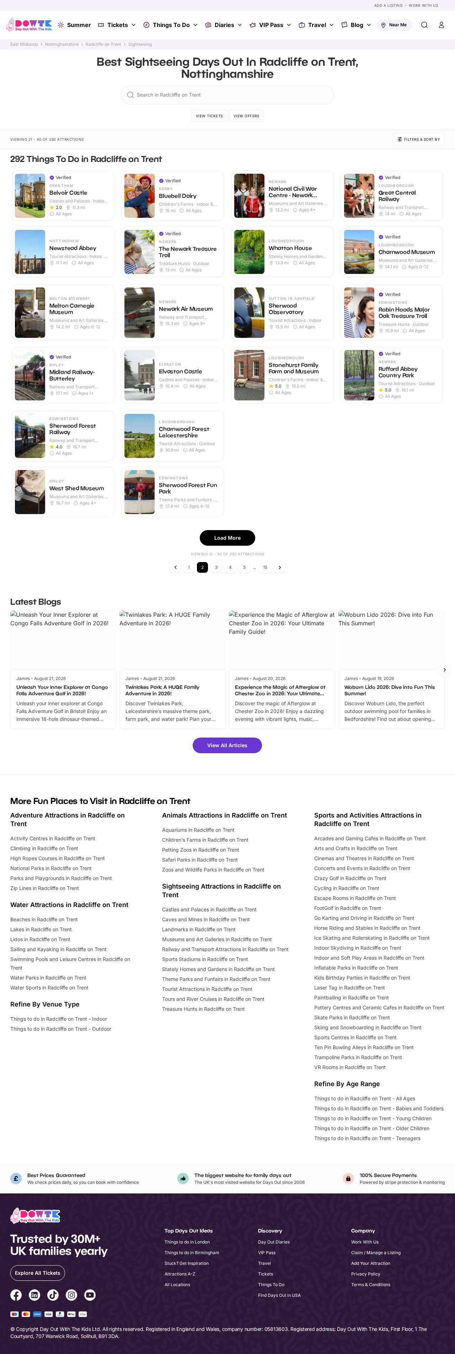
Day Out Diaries (274, 1242)
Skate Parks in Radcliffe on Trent (352, 1017)
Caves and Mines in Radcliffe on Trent (206, 919)
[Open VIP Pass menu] (290, 24)
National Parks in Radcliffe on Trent (51, 868)
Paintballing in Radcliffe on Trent (351, 997)
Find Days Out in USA (279, 1295)
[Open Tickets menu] (134, 24)
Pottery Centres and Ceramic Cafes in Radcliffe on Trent (379, 1007)
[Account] (441, 25)
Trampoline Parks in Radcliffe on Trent (358, 1057)
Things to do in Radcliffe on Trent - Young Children (373, 1118)
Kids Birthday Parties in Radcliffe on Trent (362, 978)
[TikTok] (53, 1296)
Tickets (117, 24)
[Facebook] (16, 1296)
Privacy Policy (365, 1274)
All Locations (177, 1284)
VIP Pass (271, 24)
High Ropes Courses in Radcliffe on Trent (57, 858)
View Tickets (209, 116)
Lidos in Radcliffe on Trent (40, 939)
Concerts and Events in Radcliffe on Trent (362, 868)
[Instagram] (71, 1296)
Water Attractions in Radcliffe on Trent (69, 904)
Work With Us (423, 5)
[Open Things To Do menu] (196, 24)
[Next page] (279, 567)
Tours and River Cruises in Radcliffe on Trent (213, 999)
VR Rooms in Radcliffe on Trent (350, 1067)
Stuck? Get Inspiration (187, 1263)
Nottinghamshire (62, 44)
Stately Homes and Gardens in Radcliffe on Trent (218, 969)
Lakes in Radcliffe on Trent (41, 929)
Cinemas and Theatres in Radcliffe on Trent (364, 858)
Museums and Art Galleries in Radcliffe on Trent (217, 939)
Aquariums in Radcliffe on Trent (198, 830)
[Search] (424, 25)
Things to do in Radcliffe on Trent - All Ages (364, 1098)
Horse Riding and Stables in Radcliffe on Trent (367, 928)
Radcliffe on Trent (103, 44)
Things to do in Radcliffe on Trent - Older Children (371, 1128)
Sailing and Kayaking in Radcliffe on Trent (58, 949)
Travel (317, 24)
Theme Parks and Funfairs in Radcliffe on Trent (216, 979)
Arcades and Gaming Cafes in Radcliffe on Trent (370, 838)
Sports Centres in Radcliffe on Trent (355, 1037)
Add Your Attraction (370, 1263)
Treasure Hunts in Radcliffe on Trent (203, 1009)
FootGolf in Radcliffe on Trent (347, 908)
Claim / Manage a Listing (376, 1252)
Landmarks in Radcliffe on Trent (199, 929)
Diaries (224, 24)
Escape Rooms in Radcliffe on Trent (355, 898)
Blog (357, 24)
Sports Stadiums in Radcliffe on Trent (205, 959)
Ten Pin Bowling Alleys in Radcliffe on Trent (364, 1047)
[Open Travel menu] (332, 24)
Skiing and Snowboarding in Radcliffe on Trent (368, 1027)
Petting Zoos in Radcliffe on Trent (200, 850)
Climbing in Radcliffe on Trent (44, 848)
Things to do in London (187, 1242)
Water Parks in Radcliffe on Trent (48, 978)
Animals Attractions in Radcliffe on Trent (224, 815)
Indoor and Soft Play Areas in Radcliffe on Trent (369, 958)
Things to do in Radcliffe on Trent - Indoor (58, 1019)
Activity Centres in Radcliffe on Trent (52, 838)
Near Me (398, 24)
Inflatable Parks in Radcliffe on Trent (356, 968)
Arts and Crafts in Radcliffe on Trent (355, 848)
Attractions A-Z (180, 1274)
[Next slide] (445, 670)
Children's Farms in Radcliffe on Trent (205, 840)
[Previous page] (175, 567)
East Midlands (24, 44)
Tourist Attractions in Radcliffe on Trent (207, 989)
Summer (79, 24)
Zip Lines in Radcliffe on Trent (44, 888)
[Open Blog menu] (370, 24)
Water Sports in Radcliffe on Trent (49, 988)
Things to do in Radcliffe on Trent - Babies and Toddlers (379, 1108)
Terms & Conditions (370, 1284)
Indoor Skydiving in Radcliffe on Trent (357, 948)
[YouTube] (90, 1296)
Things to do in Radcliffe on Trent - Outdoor (60, 1029)
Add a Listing (388, 5)
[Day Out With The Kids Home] (29, 25)
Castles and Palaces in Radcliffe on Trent (209, 909)
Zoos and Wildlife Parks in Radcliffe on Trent (213, 870)
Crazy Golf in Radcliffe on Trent (350, 878)
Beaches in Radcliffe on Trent (44, 919)
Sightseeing (140, 44)
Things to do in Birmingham (192, 1252)
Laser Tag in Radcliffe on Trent (349, 988)
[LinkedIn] (34, 1296)
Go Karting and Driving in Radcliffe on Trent (364, 918)
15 (265, 567)
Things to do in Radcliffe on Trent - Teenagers (367, 1138)
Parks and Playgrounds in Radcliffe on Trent (61, 878)
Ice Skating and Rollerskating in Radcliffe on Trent (372, 938)
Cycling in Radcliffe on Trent (346, 888)
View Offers (246, 116)
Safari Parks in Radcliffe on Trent (200, 860)
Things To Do (171, 24)
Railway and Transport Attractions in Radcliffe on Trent (225, 949)
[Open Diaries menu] (241, 24)
